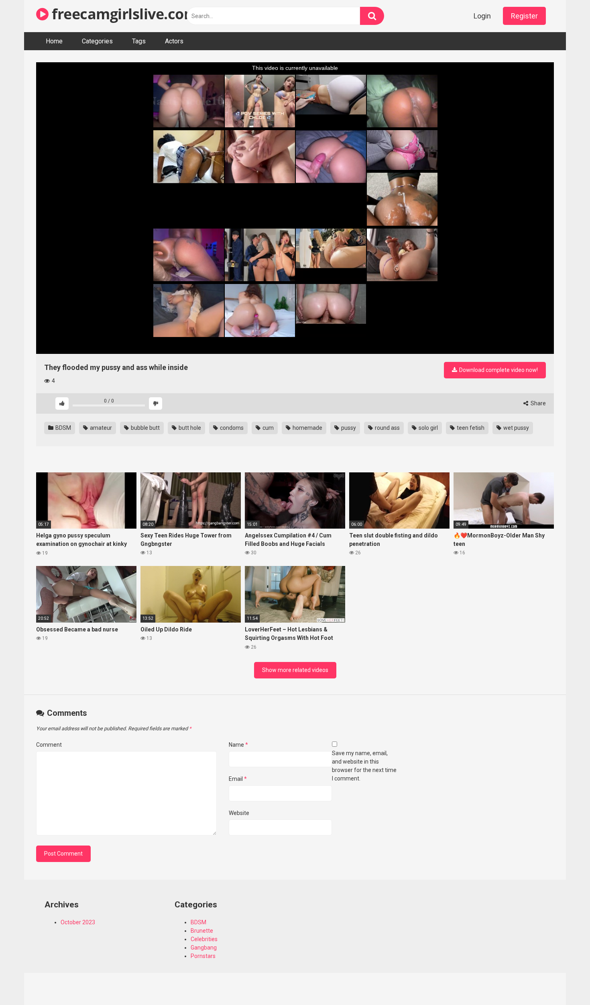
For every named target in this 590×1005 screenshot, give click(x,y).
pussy (348, 428)
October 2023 (78, 922)
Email (238, 779)
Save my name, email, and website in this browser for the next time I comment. (364, 766)
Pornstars (203, 956)
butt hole (189, 428)
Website (239, 813)
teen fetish (470, 428)
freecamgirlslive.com (123, 14)
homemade (306, 428)
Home (54, 41)
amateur (100, 428)
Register (524, 16)
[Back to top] (563, 980)
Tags (139, 41)
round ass (387, 428)
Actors (174, 41)
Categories (97, 41)
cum (267, 428)
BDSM (62, 428)
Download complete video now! (498, 370)
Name (238, 744)
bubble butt (145, 428)
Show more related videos (295, 670)
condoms (231, 428)
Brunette (202, 930)
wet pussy (515, 428)
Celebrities (204, 939)
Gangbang (204, 947)
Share (537, 403)
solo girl (427, 428)
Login (482, 16)
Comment (49, 744)
